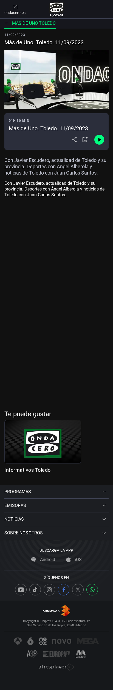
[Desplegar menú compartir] (74, 139)
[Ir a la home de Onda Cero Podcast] (56, 9)
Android (47, 559)
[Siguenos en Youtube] (21, 589)
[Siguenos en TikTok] (35, 589)
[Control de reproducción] (99, 140)
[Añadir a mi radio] (85, 139)
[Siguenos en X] (78, 589)
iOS (78, 559)
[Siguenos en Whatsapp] (92, 589)
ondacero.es (15, 12)
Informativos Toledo (27, 470)
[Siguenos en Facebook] (63, 589)
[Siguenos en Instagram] (49, 589)
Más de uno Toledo (34, 23)
